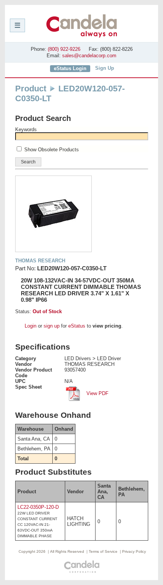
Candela (81, 26)
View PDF (96, 393)
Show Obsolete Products (51, 149)
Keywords (26, 129)
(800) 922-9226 (64, 49)
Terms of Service (103, 551)
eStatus (76, 326)
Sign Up (104, 68)
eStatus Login (70, 68)
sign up (52, 326)
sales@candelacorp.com (89, 55)
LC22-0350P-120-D (38, 507)
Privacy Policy (134, 551)
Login (30, 326)
